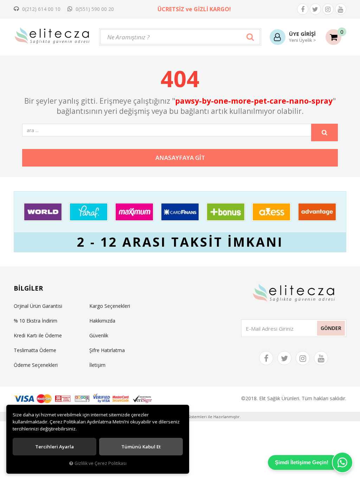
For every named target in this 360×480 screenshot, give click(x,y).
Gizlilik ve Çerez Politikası (101, 463)
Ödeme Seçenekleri (36, 365)
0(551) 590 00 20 (94, 9)
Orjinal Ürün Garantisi (38, 306)
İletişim (97, 365)
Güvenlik (98, 335)
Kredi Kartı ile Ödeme (38, 335)
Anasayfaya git (180, 158)
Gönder (331, 328)
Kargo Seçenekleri (109, 306)
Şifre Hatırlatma (107, 350)
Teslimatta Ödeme (35, 350)
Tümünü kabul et (141, 446)
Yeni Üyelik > (302, 40)
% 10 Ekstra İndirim (35, 320)
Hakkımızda (102, 320)
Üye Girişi (302, 34)
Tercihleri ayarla (54, 446)
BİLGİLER (28, 288)
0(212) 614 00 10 (40, 9)
